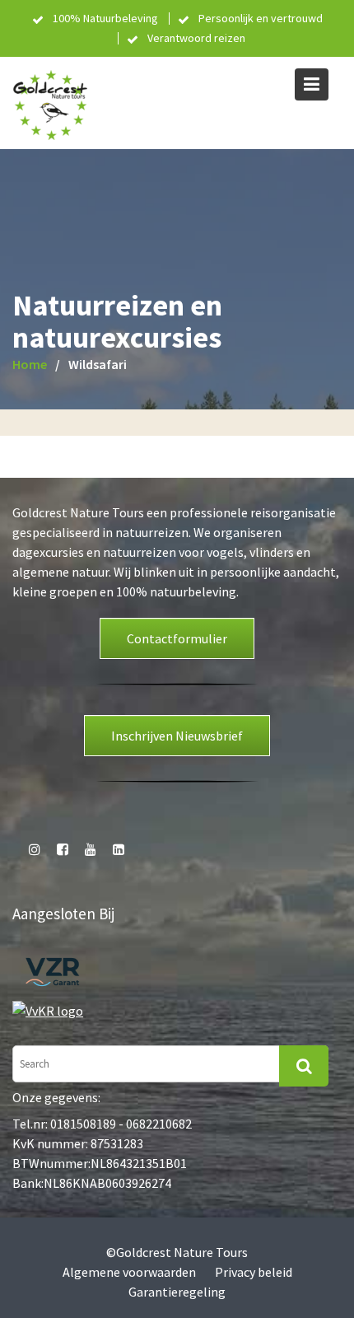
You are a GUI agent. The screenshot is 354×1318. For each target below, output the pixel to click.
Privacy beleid (253, 1272)
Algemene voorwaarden (129, 1272)
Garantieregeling (177, 1291)
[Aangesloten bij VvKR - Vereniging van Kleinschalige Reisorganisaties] (47, 1009)
